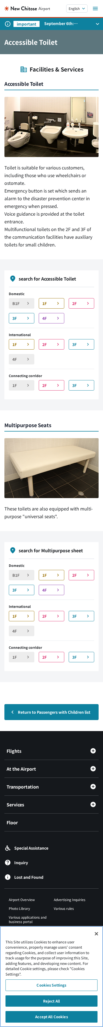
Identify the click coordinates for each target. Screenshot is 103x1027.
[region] (51, 976)
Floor (12, 822)
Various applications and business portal (27, 919)
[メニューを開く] (95, 8)
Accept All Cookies (51, 1016)
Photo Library (19, 908)
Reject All (51, 1001)
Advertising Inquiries (69, 899)
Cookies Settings (51, 985)
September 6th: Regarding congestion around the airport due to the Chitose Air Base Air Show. (68, 23)
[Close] (96, 934)
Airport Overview (22, 899)
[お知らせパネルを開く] (97, 24)
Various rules (64, 908)
